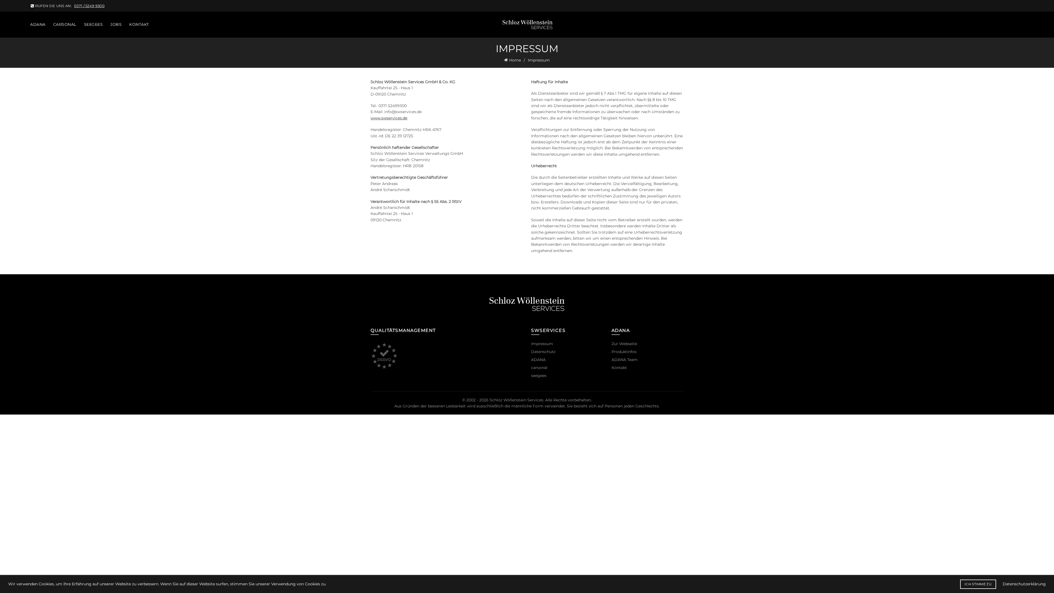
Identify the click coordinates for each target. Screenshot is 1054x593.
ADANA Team (625, 359)
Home (515, 60)
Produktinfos (624, 351)
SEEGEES (93, 24)
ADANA (38, 24)
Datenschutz (543, 351)
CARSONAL (64, 24)
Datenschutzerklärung (1024, 583)
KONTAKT (139, 24)
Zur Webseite (624, 343)
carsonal (539, 367)
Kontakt (619, 367)
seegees (538, 375)
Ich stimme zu (978, 584)
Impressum (542, 343)
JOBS (116, 24)
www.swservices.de (389, 118)
